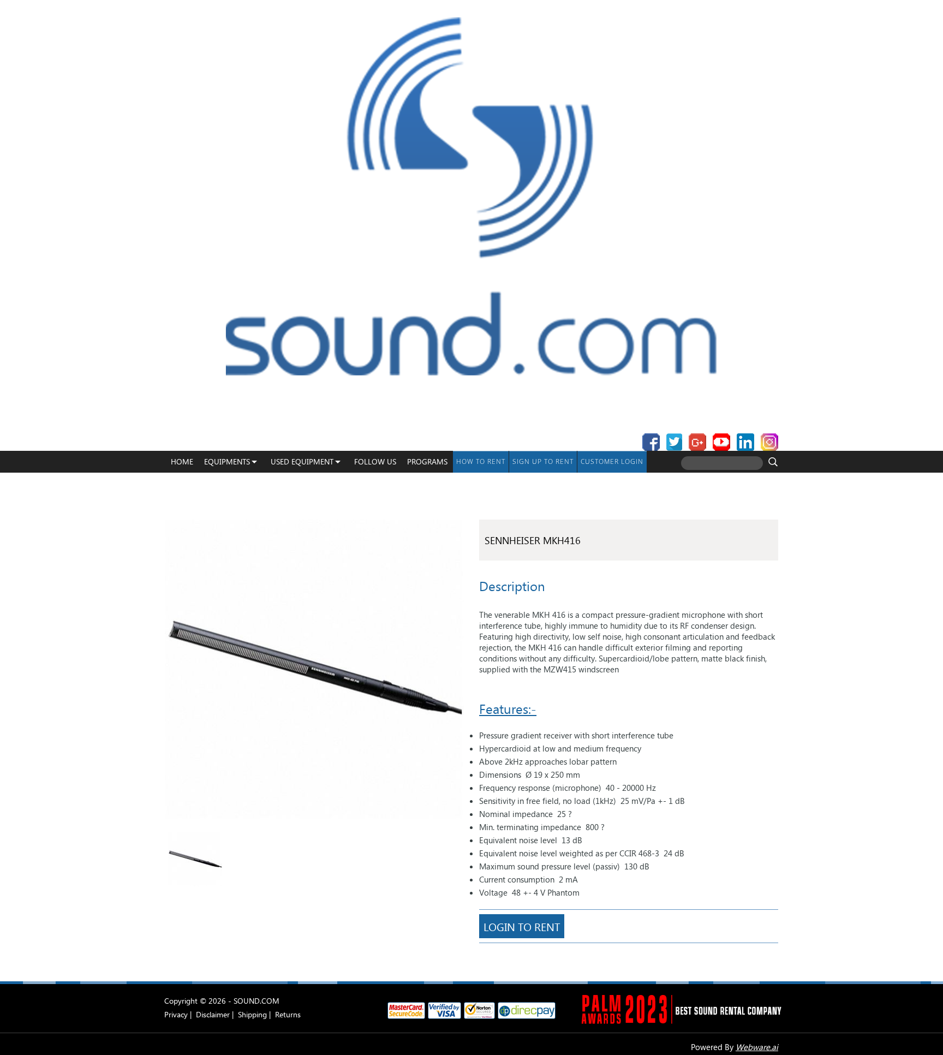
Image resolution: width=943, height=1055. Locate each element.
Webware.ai (757, 1046)
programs (427, 461)
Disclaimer (213, 1014)
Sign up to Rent (543, 461)
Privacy (176, 1014)
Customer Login (612, 461)
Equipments (227, 461)
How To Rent (480, 461)
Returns (288, 1014)
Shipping (252, 1014)
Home (182, 461)
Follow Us (375, 461)
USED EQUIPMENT (302, 461)
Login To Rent (522, 926)
